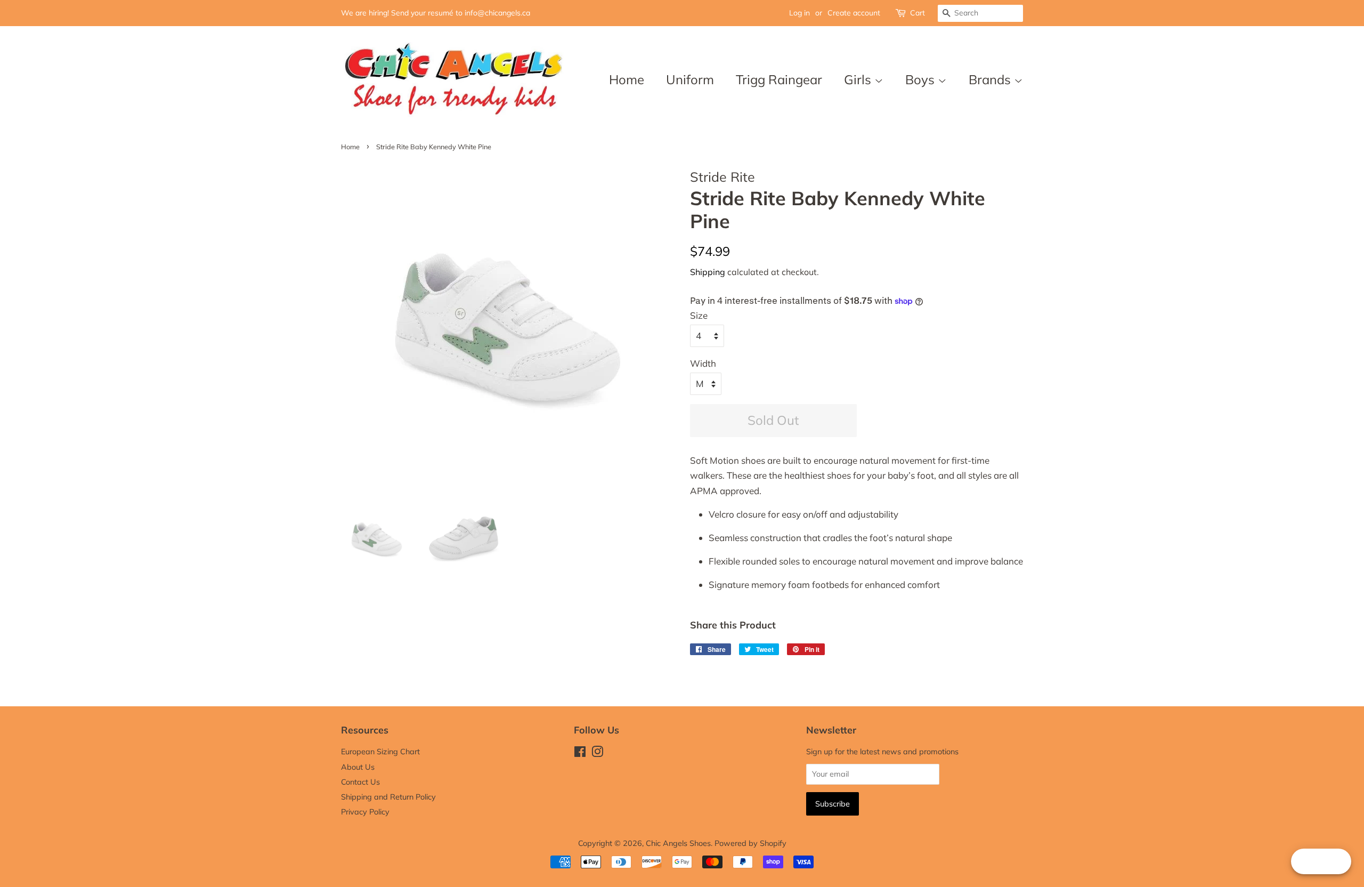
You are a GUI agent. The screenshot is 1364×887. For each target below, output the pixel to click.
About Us (358, 767)
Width (703, 363)
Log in (799, 13)
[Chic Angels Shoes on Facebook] (580, 753)
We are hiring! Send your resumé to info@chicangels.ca (435, 13)
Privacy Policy (365, 812)
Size (699, 315)
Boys (921, 79)
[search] (980, 13)
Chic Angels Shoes (678, 843)
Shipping (707, 272)
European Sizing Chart (380, 751)
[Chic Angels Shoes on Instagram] (597, 753)
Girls (859, 79)
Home (626, 79)
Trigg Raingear (779, 79)
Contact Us (360, 782)
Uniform (690, 79)
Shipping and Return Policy (388, 797)
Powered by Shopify (750, 843)
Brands (991, 79)
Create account (853, 13)
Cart (917, 13)
